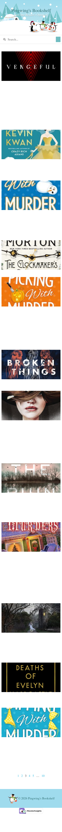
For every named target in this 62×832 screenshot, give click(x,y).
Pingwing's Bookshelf (31, 10)
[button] (58, 39)
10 (43, 776)
